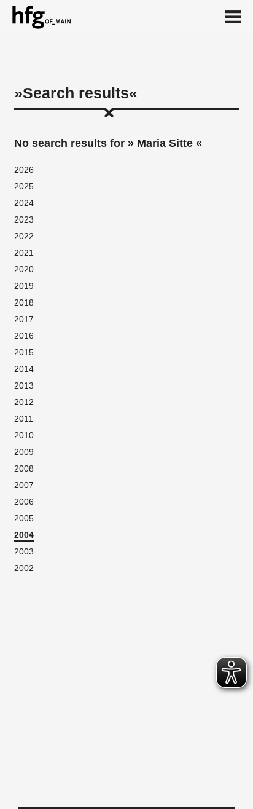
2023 (24, 219)
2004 (24, 535)
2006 (24, 502)
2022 (24, 236)
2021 (24, 253)
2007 (24, 485)
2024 (24, 203)
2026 (24, 170)
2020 (24, 269)
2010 (24, 435)
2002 (24, 568)
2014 (24, 369)
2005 (24, 518)
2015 (24, 352)
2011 (23, 419)
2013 (24, 385)
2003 (24, 551)
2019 (24, 286)
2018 (24, 302)
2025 (24, 186)
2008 (24, 468)
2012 (24, 402)
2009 (24, 452)
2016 (24, 336)
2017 (24, 319)
